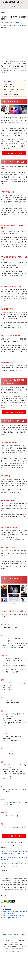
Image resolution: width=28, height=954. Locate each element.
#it (4, 12)
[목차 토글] (24, 81)
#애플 (14, 937)
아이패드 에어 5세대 (8, 84)
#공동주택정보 (17, 934)
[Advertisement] (14, 44)
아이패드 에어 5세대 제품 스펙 (10, 94)
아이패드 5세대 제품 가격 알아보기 (14, 153)
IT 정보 (5, 907)
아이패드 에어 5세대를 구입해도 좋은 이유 (13, 89)
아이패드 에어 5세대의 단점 (10, 92)
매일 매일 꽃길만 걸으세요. (14, 2)
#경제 (23, 934)
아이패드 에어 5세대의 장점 (10, 86)
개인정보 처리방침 (7, 934)
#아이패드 (8, 909)
